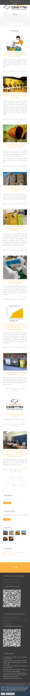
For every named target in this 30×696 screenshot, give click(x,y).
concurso (5, 552)
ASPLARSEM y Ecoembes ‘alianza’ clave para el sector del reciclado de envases (15, 96)
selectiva (10, 554)
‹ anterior (20, 477)
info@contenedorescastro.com (12, 586)
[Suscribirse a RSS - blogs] (3, 491)
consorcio (24, 469)
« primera (11, 477)
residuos (20, 469)
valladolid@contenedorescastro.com (14, 626)
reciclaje (24, 552)
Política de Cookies (21, 690)
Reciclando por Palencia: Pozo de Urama (12, 678)
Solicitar (6, 519)
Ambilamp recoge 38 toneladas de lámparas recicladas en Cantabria (15, 228)
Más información (10, 693)
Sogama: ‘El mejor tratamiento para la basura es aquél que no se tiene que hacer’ (15, 54)
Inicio (15, 19)
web (17, 469)
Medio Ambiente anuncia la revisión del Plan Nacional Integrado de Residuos (15, 145)
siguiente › (14, 485)
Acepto (3, 693)
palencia (11, 470)
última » (23, 485)
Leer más (25, 68)
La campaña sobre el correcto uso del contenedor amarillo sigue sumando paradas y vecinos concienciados (15, 662)
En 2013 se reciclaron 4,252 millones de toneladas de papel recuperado (15, 189)
